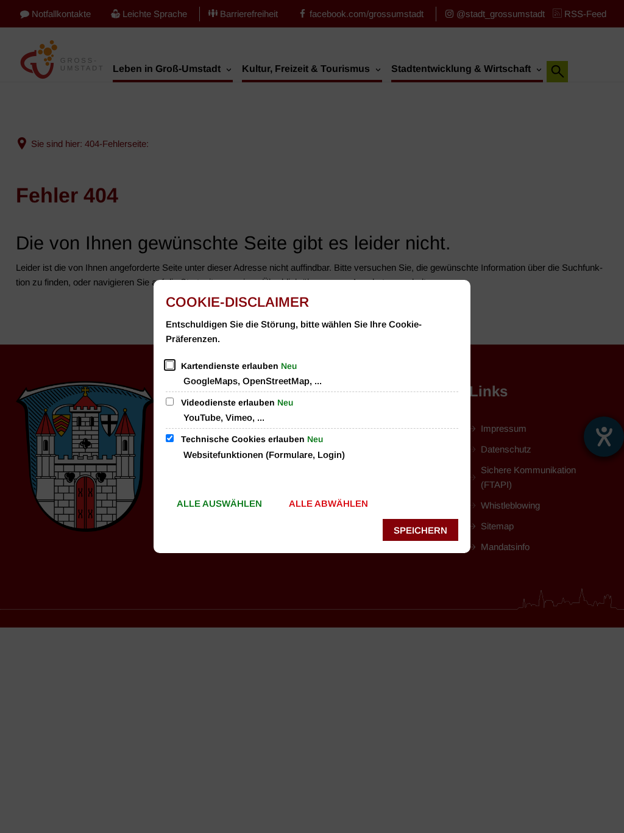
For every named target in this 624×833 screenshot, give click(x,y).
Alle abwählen (328, 503)
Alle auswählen (219, 503)
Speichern (420, 530)
